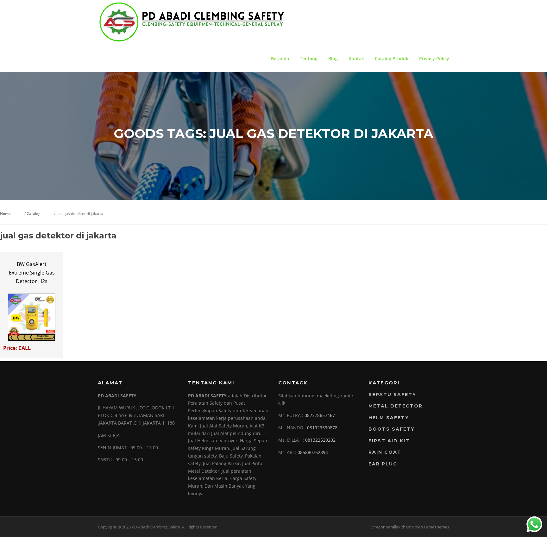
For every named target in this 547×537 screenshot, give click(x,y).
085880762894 (313, 452)
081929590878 (322, 428)
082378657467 (320, 415)
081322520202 (320, 440)
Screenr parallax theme (392, 527)
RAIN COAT (384, 452)
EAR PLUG (382, 464)
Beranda (280, 58)
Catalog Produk (391, 58)
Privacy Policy (434, 58)
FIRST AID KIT (389, 441)
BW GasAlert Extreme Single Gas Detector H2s (32, 273)
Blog (333, 58)
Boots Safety (391, 429)
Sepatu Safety (392, 394)
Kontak (356, 58)
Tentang (309, 58)
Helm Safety (388, 417)
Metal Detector (395, 406)
